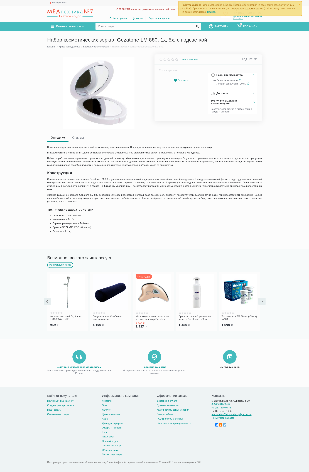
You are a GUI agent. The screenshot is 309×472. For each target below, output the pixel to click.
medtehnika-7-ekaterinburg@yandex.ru (231, 414)
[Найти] (197, 26)
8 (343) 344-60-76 (221, 404)
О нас (105, 405)
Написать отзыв (189, 59)
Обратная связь (110, 450)
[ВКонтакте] (216, 425)
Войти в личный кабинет (60, 400)
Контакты (238, 18)
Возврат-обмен (165, 414)
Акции (139, 18)
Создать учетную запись (60, 405)
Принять (211, 12)
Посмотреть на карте (223, 417)
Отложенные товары (58, 414)
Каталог (106, 409)
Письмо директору (112, 454)
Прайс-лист (108, 436)
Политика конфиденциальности (174, 423)
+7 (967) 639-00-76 (221, 407)
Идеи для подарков (159, 18)
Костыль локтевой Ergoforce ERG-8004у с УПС (93, 318)
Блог (104, 432)
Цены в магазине (111, 414)
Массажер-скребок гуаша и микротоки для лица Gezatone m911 (181, 318)
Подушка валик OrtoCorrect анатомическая (136, 318)
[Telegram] (224, 425)
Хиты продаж (120, 18)
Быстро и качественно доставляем (79, 366)
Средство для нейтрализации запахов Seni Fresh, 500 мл (223, 318)
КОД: (245, 59)
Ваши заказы (54, 409)
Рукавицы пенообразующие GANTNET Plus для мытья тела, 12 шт (53, 318)
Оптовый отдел (110, 441)
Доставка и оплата (167, 400)
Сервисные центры (112, 445)
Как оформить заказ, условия (173, 409)
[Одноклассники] (220, 425)
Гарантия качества (154, 366)
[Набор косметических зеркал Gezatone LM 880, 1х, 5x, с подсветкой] (98, 93)
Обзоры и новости (111, 427)
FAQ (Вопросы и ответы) (170, 418)
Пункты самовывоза (167, 405)
